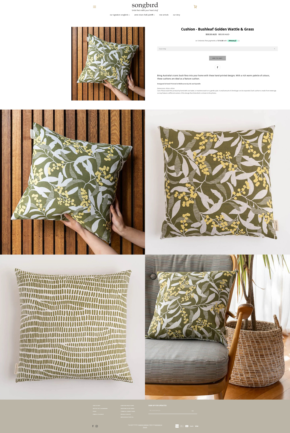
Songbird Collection (143, 425)
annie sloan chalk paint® (143, 15)
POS (150, 425)
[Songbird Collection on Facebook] (93, 426)
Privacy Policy (126, 414)
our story (176, 15)
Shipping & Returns (127, 408)
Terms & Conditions (128, 411)
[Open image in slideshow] (108, 63)
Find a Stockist (98, 414)
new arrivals (164, 15)
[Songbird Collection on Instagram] (96, 426)
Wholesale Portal (127, 417)
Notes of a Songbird (100, 408)
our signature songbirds (119, 15)
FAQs (94, 411)
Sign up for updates (157, 405)
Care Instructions (127, 405)
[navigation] (94, 7)
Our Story (96, 405)
